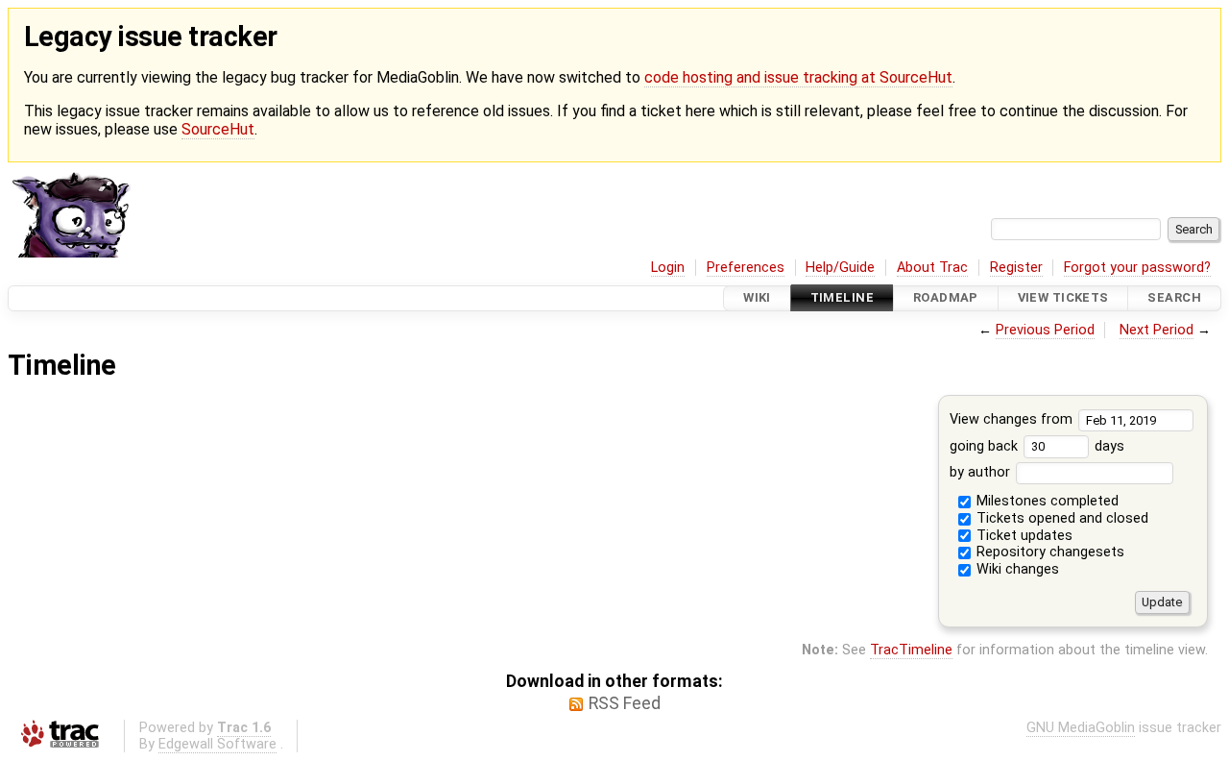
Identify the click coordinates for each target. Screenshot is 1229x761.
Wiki (757, 298)
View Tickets (1063, 298)
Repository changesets (1048, 552)
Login (668, 267)
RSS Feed (625, 703)
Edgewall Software (217, 744)
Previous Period (1045, 330)
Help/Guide (840, 267)
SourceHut (217, 129)
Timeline (842, 298)
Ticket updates (1022, 536)
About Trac (932, 267)
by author (982, 472)
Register (1016, 267)
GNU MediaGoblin (1080, 728)
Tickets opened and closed (1060, 518)
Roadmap (945, 298)
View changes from (1013, 419)
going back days (1037, 446)
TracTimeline (911, 650)
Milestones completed (1046, 501)
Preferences (745, 267)
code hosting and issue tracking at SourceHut (798, 77)
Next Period (1156, 330)
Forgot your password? (1137, 267)
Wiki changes (1016, 569)
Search (1174, 298)
